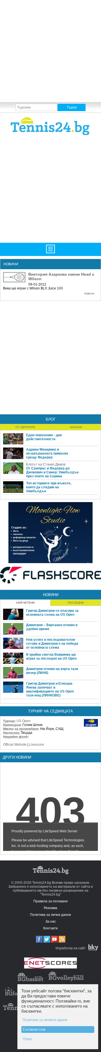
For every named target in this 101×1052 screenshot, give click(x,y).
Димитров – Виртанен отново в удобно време (51, 627)
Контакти (50, 928)
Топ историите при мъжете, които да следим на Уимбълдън (48, 487)
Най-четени (25, 602)
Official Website (15, 745)
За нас (50, 921)
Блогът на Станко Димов (45, 464)
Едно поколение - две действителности (44, 437)
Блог (51, 419)
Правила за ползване (50, 901)
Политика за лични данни (50, 915)
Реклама (50, 908)
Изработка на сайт (71, 948)
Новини (50, 595)
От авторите (25, 427)
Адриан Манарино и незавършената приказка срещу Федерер (47, 453)
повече (89, 293)
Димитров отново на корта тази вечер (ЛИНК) (52, 671)
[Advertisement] (50, 50)
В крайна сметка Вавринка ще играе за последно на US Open (51, 656)
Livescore (36, 745)
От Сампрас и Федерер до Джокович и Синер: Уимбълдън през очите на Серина (52, 472)
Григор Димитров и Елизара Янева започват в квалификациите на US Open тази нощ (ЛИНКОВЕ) (50, 689)
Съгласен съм (34, 1029)
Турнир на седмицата (50, 711)
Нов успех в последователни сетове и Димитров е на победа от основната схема (52, 643)
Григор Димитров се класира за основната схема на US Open (52, 613)
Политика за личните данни (45, 1020)
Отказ (27, 1039)
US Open (24, 721)
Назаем (76, 427)
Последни (76, 602)
